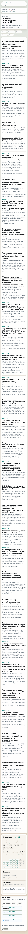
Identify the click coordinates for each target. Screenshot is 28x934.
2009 (15, 840)
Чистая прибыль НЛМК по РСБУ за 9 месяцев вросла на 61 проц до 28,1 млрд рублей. (13, 551)
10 (17, 861)
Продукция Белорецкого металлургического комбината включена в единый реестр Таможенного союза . (13, 232)
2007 (8, 840)
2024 (4, 847)
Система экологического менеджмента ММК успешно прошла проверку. (13, 357)
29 (10, 867)
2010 (19, 840)
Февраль (8, 851)
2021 (15, 845)
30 (14, 867)
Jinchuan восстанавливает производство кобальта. (12, 66)
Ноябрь (21, 853)
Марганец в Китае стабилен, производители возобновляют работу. (13, 157)
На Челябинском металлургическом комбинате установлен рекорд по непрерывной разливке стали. (11, 575)
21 (7, 865)
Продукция (4, 34)
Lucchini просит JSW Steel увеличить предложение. (12, 139)
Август (8, 853)
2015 (14, 843)
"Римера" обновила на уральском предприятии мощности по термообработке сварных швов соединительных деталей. (14, 280)
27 (4, 867)
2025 (8, 847)
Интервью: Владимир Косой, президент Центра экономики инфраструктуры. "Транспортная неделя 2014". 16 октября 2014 (14, 44)
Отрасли (11, 34)
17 (17, 863)
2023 (22, 845)
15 (10, 863)
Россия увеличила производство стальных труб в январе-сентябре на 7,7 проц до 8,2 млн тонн (13, 625)
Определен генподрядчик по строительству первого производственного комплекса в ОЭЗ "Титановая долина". (13, 811)
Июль (4, 853)
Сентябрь (12, 853)
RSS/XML (14, 903)
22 (10, 865)
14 (7, 863)
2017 (21, 843)
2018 (4, 845)
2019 (8, 845)
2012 (4, 843)
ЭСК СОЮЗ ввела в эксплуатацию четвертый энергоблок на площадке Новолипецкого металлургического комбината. (12, 737)
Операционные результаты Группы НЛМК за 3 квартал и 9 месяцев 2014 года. (13, 444)
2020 (11, 845)
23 (14, 865)
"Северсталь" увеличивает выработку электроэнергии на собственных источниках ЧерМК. (13, 255)
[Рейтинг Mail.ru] (5, 929)
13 (4, 863)
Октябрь (16, 853)
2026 (12, 847)
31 (17, 867)
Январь (4, 851)
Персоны (4, 31)
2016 (18, 843)
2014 (11, 843)
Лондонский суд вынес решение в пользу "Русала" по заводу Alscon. (13, 422)
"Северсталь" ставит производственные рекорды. (13, 713)
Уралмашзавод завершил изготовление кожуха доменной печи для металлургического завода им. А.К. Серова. (12, 508)
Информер (20, 903)
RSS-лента (5, 877)
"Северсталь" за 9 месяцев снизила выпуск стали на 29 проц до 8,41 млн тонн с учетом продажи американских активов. (13, 693)
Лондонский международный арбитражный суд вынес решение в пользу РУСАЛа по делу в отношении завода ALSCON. (14, 331)
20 (4, 865)
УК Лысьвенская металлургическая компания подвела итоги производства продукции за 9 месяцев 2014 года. (13, 182)
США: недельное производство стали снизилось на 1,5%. (10, 124)
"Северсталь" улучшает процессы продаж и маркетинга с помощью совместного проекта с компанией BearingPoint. (12, 466)
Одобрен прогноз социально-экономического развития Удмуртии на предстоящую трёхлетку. (13, 764)
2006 (4, 840)
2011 (22, 840)
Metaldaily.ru (5, 27)
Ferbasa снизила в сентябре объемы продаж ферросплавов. (12, 86)
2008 (12, 840)
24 (17, 865)
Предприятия (11, 31)
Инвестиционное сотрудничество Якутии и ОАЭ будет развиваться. (12, 601)
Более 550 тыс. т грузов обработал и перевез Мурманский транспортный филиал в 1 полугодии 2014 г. (13, 306)
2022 (18, 845)
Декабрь (4, 855)
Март (13, 851)
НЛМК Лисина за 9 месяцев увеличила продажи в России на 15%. (13, 487)
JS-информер (13, 877)
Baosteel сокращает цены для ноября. (13, 104)
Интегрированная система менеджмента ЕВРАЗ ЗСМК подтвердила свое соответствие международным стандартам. (13, 205)
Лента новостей (6, 903)
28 (7, 867)
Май (20, 851)
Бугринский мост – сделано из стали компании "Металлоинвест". (13, 381)
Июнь (23, 851)
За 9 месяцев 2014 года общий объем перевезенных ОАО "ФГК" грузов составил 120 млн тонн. (14, 787)
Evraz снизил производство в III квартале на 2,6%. (13, 531)
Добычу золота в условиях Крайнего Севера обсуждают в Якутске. (14, 645)
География (18, 31)
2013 (7, 843)
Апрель (16, 851)
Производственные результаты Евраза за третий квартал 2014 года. (13, 401)
